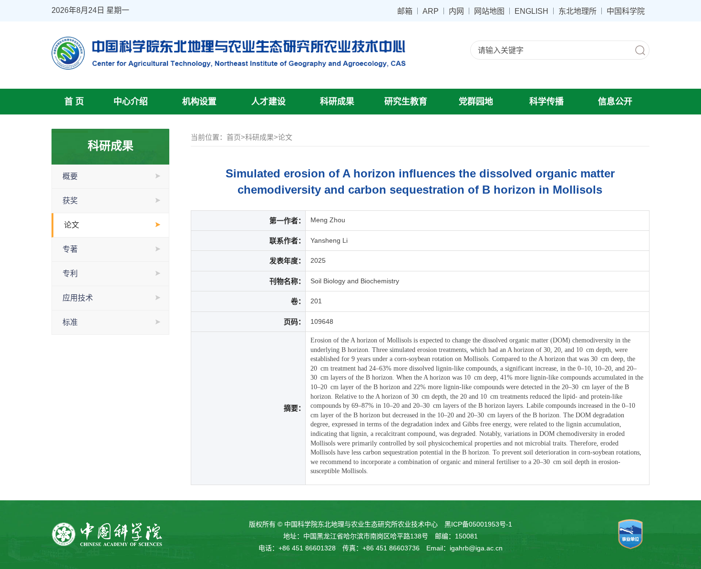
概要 (70, 176)
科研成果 (337, 101)
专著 (70, 249)
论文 (71, 225)
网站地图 (489, 11)
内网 (456, 11)
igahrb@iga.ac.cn (476, 548)
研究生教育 (405, 101)
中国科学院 (626, 11)
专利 (70, 273)
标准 (70, 322)
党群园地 (476, 101)
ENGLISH (531, 11)
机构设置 (199, 101)
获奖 (70, 201)
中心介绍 (130, 101)
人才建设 (268, 101)
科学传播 (546, 101)
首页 (234, 137)
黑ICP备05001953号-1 (478, 524)
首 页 (74, 101)
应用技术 (77, 298)
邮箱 (404, 11)
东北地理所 (577, 11)
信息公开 (615, 101)
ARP (431, 11)
